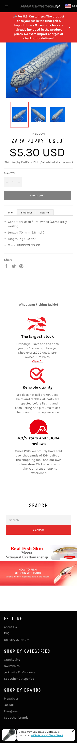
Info (10, 212)
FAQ (6, 633)
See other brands (16, 717)
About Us (10, 627)
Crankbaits (12, 659)
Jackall (9, 705)
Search (39, 529)
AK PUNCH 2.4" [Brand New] (47, 735)
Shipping (26, 212)
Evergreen (11, 711)
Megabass (11, 698)
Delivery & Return (17, 640)
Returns (45, 212)
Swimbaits (12, 666)
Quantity (9, 173)
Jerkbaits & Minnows (19, 672)
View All (37, 361)
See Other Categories (19, 678)
